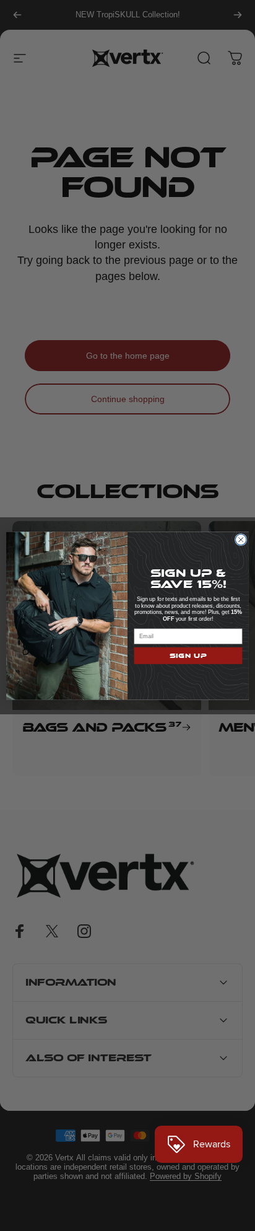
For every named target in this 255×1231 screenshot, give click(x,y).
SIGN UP (188, 655)
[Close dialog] (240, 539)
